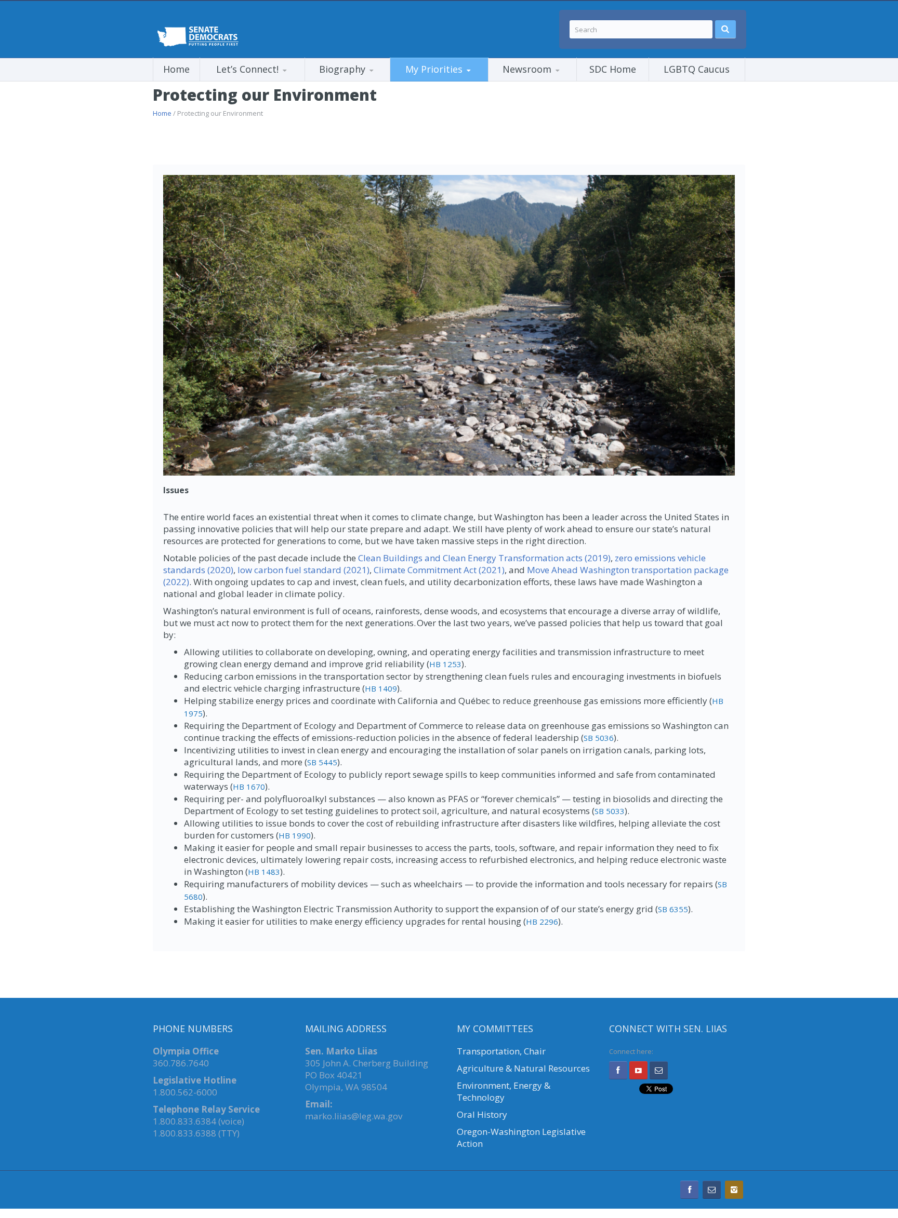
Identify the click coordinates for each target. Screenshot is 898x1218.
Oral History (482, 1114)
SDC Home (612, 69)
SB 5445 (322, 762)
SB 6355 (673, 909)
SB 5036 (599, 738)
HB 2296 (542, 921)
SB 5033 (610, 811)
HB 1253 (445, 664)
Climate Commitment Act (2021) (439, 570)
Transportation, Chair (501, 1051)
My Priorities (434, 69)
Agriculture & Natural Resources (523, 1068)
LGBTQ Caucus (697, 69)
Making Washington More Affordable (442, 81)
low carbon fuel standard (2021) (303, 570)
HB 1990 (295, 835)
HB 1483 (264, 872)
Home (176, 69)
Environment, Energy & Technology (503, 1091)
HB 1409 (381, 688)
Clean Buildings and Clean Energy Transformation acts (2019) (483, 558)
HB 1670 (249, 786)
